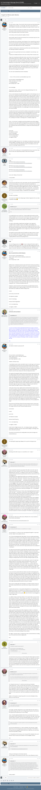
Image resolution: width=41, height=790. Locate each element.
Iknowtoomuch (4, 199)
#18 (39, 700)
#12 (39, 450)
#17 (39, 669)
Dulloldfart (4, 153)
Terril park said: (13, 527)
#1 (39, 22)
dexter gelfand (4, 315)
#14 (39, 515)
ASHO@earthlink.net (13, 82)
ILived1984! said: (13, 315)
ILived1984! (4, 186)
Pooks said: (12, 462)
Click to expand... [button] (24, 653)
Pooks (3, 16)
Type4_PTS (4, 465)
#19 (39, 741)
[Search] (39, 3)
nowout (4, 520)
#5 (39, 193)
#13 (39, 459)
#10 (39, 344)
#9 (39, 310)
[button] (6, 7)
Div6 (4, 164)
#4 (39, 180)
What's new (11, 7)
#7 (39, 239)
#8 (39, 251)
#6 (39, 204)
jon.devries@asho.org (12, 433)
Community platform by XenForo (15, 788)
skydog (4, 647)
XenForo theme (28, 788)
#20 (39, 758)
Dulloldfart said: (13, 206)
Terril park (4, 455)
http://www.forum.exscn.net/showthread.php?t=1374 (20, 520)
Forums (3, 7)
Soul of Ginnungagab (4, 210)
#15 (39, 524)
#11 (39, 439)
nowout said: (12, 743)
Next (5, 19)
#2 (39, 148)
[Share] (38, 22)
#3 (39, 158)
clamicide (4, 245)
